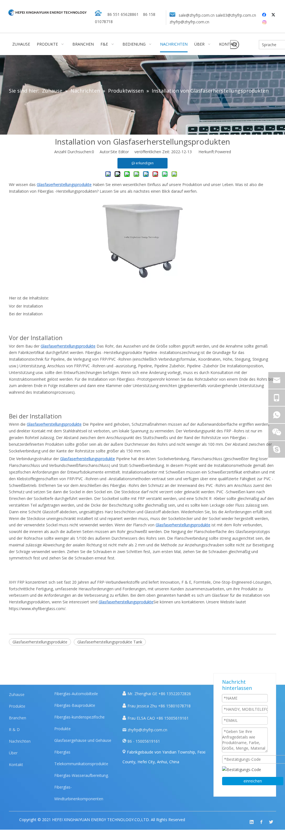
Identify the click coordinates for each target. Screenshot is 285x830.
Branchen (17, 717)
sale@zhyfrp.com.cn (197, 15)
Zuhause (16, 694)
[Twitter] (274, 15)
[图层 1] (47, 12)
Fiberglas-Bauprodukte (74, 705)
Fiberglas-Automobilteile (76, 693)
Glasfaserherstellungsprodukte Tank (109, 642)
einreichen (253, 781)
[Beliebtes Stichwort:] (234, 44)
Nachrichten (20, 741)
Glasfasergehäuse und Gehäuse (82, 740)
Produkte (17, 706)
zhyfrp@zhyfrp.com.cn (189, 21)
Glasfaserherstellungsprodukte (40, 642)
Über (13, 752)
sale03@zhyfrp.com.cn (236, 15)
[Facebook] (264, 15)
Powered (223, 151)
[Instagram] (264, 22)
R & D (14, 729)
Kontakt (16, 764)
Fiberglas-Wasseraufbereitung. (81, 775)
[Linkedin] (251, 822)
